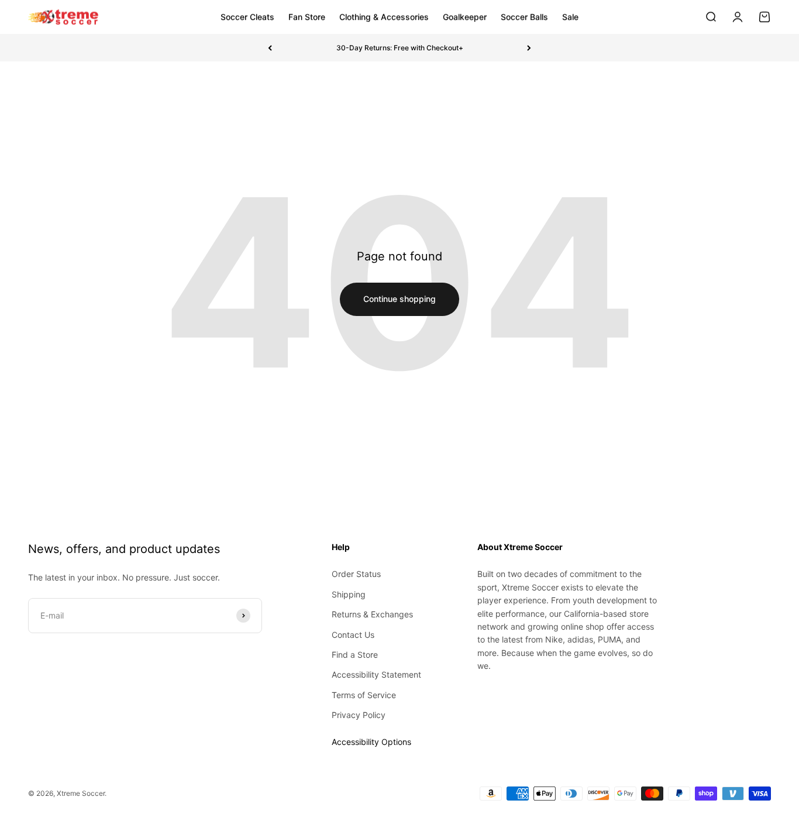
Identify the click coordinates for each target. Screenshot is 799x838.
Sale (570, 17)
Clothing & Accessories (384, 17)
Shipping (349, 594)
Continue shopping (399, 299)
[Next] (529, 47)
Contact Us (353, 635)
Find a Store (355, 655)
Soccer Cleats (247, 17)
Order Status (356, 574)
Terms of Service (364, 695)
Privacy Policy (358, 715)
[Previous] (270, 47)
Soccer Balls (524, 17)
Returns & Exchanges (372, 614)
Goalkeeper (465, 17)
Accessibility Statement (376, 674)
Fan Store (306, 17)
